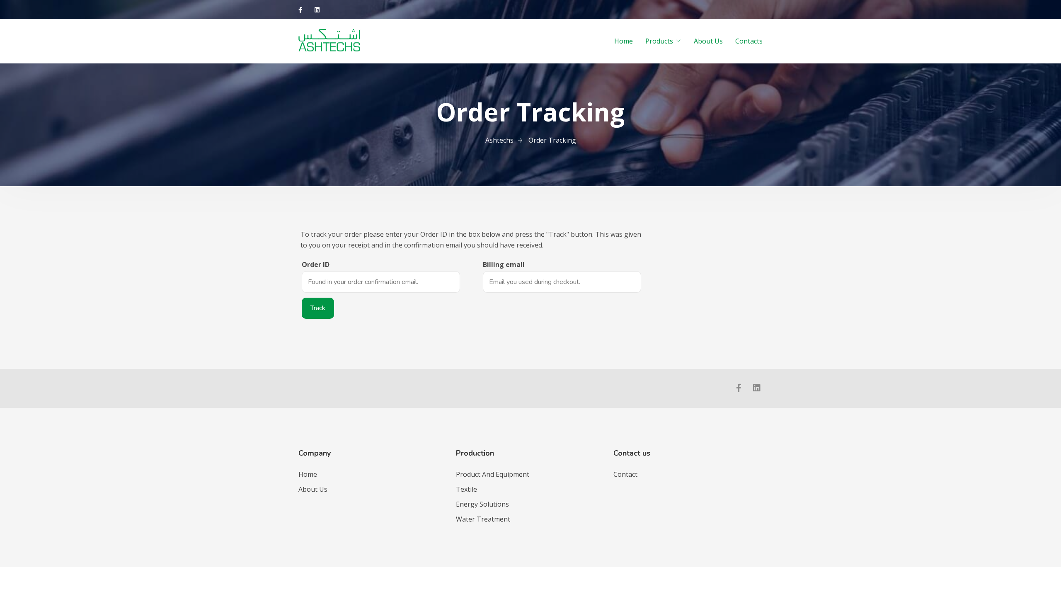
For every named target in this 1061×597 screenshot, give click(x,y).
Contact (625, 474)
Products (659, 41)
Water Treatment (483, 519)
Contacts (749, 41)
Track (317, 308)
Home (623, 41)
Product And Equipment (492, 474)
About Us (708, 41)
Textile (466, 489)
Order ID (315, 264)
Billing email (504, 264)
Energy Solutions (482, 504)
